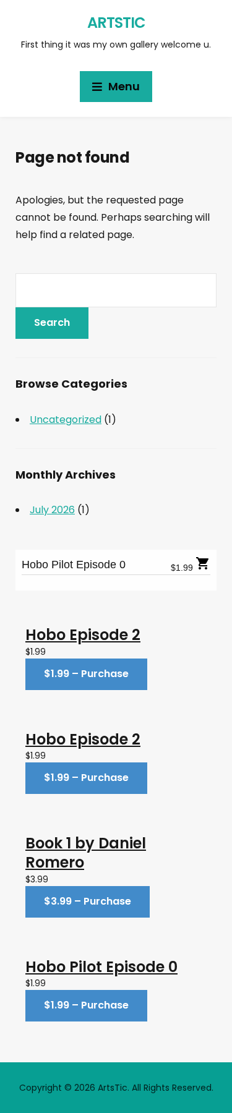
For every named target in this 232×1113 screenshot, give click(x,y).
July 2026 (52, 510)
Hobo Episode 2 (82, 635)
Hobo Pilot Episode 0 (74, 564)
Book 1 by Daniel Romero (85, 852)
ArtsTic (116, 22)
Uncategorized (65, 419)
